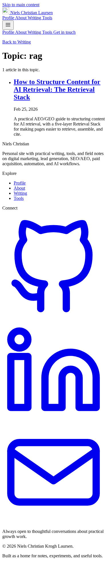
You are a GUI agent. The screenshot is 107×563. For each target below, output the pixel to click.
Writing (35, 17)
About (21, 17)
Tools (47, 17)
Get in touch (64, 32)
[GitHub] (53, 315)
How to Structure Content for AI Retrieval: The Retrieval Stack (57, 89)
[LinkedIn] (53, 418)
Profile (8, 17)
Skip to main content (20, 4)
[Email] (53, 521)
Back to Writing (16, 41)
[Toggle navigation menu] (8, 25)
